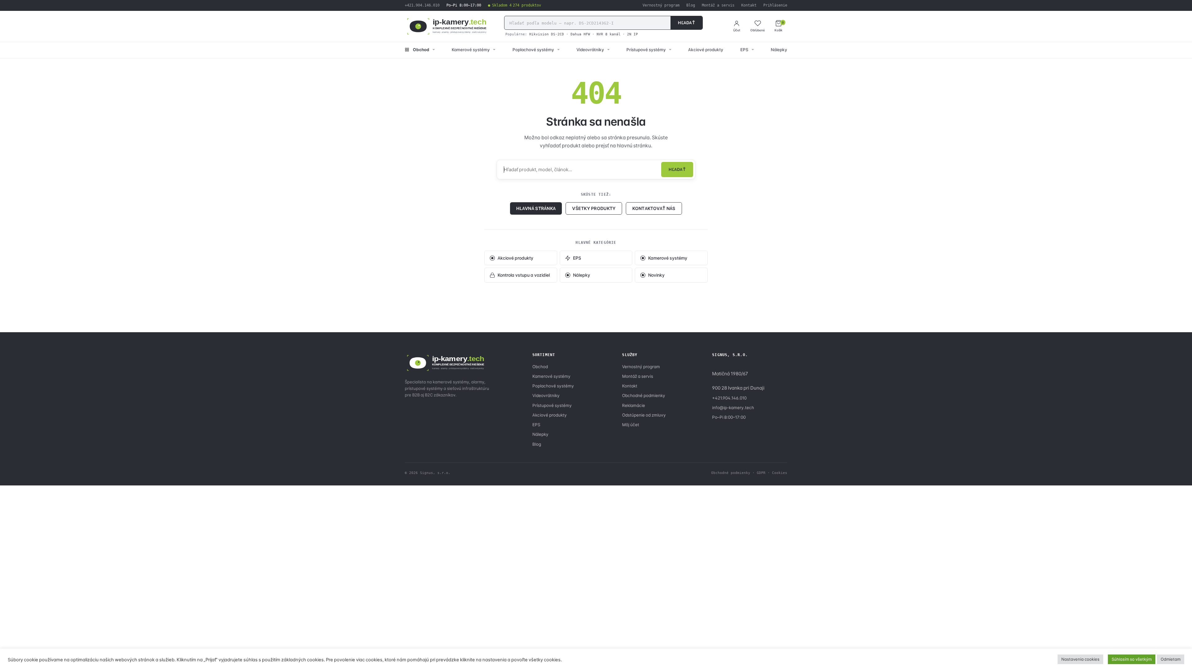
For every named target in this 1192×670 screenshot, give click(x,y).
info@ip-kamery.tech (733, 407)
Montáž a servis (718, 5)
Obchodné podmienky (643, 395)
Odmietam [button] (1171, 659)
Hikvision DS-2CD (546, 34)
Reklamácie (633, 405)
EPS (744, 49)
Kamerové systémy (471, 49)
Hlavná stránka (536, 208)
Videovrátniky (590, 49)
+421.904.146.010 (422, 5)
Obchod (421, 49)
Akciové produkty (705, 49)
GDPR (761, 473)
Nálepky (779, 49)
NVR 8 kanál (609, 34)
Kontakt (748, 5)
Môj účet (630, 424)
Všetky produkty (594, 208)
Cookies (779, 473)
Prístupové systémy (646, 49)
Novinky (656, 275)
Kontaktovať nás (653, 208)
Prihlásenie (775, 5)
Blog (690, 5)
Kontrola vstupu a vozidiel (524, 275)
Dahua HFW (580, 34)
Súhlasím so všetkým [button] (1132, 659)
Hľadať (686, 22)
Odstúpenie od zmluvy (644, 415)
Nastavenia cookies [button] (1080, 659)
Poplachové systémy (533, 49)
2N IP (632, 34)
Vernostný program (661, 5)
